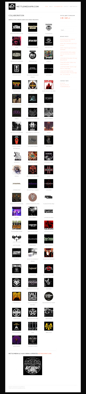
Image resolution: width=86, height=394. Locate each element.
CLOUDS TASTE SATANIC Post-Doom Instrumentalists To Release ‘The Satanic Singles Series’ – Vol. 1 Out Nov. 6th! (68, 73)
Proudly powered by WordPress (17, 386)
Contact (66, 6)
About (51, 6)
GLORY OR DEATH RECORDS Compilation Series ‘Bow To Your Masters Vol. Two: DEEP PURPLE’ (67, 54)
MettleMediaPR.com (27, 6)
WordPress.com (21, 388)
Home (46, 6)
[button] (17, 28)
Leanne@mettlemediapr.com (65, 86)
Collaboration (58, 6)
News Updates (73, 6)
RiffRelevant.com (44, 353)
